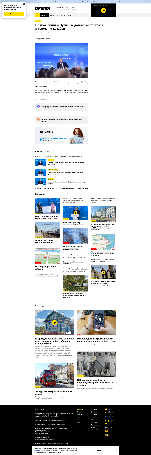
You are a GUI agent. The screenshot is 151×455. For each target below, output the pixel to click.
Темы (78, 419)
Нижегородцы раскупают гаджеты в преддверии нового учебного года (96, 338)
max (109, 423)
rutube (106, 423)
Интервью (80, 414)
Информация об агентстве (42, 437)
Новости (80, 409)
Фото (78, 417)
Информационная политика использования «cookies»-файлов (51, 443)
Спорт (93, 417)
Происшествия (95, 425)
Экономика (94, 412)
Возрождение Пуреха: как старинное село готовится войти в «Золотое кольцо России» (54, 339)
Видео (79, 422)
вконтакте (106, 421)
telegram (111, 421)
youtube (109, 421)
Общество (94, 414)
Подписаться (14, 14)
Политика (38, 20)
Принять (100, 450)
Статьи (79, 412)
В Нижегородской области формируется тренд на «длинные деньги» (95, 380)
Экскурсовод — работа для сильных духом (54, 391)
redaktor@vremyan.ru (44, 433)
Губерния (94, 422)
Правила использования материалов (45, 439)
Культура (93, 419)
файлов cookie (38, 450)
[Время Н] (43, 8)
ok (114, 421)
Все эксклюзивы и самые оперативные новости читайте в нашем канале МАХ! (62, 107)
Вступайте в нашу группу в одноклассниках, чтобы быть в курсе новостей (61, 120)
